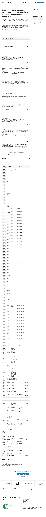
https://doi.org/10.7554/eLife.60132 (12, 29)
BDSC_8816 (20, 171)
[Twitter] (8, 497)
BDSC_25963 (20, 229)
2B (28, 72)
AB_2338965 (20, 424)
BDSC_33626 (20, 256)
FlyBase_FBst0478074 (21, 317)
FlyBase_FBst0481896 (21, 323)
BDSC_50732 (20, 262)
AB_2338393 (20, 415)
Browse (14, 2)
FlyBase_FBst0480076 (21, 320)
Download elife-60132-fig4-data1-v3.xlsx (7, 106)
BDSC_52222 (20, 204)
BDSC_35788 (20, 274)
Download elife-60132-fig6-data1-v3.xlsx (7, 137)
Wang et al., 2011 (13, 356)
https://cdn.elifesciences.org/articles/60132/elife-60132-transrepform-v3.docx (12, 464)
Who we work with (5, 490)
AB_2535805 (20, 411)
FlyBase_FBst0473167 (21, 338)
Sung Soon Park (18, 19)
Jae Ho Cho (15, 20)
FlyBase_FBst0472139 (21, 314)
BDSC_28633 (20, 271)
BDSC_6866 (20, 301)
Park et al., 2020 (13, 391)
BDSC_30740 (20, 189)
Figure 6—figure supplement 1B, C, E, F (21, 135)
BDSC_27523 (20, 244)
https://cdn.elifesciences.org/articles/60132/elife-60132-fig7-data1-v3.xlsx (11, 153)
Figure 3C (11, 87)
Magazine (17, 2)
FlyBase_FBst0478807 (21, 332)
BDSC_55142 (20, 259)
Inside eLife (14, 489)
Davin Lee (23, 19)
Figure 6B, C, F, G (12, 135)
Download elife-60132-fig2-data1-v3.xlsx (7, 74)
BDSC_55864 (20, 223)
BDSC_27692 (20, 247)
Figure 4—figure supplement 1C (18, 104)
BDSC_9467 (20, 201)
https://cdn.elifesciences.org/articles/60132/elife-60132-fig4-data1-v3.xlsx (11, 105)
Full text (6, 34)
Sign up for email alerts (23, 474)
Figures (12, 34)
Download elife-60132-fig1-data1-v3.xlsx (7, 59)
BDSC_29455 (20, 226)
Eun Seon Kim (11, 20)
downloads (39, 22)
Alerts (35, 2)
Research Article (4, 6)
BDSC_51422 (20, 232)
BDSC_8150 (20, 298)
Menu (8, 2)
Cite (41, 16)
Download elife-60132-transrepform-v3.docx (8, 465)
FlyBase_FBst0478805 (21, 308)
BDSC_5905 (20, 168)
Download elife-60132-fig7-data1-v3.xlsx (7, 154)
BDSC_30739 (20, 186)
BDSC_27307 (20, 214)
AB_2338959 (20, 428)
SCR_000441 (20, 450)
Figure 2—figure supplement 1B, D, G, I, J (21, 72)
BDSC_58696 (20, 292)
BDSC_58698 (20, 289)
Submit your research (40, 2)
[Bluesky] (3, 497)
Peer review (19, 34)
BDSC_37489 (20, 235)
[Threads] (17, 497)
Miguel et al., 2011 (13, 374)
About (26, 2)
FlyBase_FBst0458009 (21, 326)
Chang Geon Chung (12, 19)
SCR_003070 (20, 443)
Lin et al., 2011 (13, 403)
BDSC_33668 (20, 283)
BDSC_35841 (20, 183)
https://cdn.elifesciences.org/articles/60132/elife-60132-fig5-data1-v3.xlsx (11, 120)
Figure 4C (11, 104)
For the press (15, 491)
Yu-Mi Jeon (19, 20)
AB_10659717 (20, 395)
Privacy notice (23, 476)
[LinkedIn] (5, 497)
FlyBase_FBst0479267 (21, 305)
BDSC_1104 (20, 295)
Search (33, 2)
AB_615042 (20, 408)
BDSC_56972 (20, 286)
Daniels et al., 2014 (13, 351)
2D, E (28, 135)
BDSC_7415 (20, 177)
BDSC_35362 (20, 217)
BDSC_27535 (20, 250)
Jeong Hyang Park (5, 19)
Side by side (25, 34)
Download (36, 16)
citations (34, 23)
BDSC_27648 (20, 238)
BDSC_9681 (20, 195)
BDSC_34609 (20, 208)
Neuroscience (4, 8)
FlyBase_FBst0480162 (21, 335)
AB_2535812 (20, 419)
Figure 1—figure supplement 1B (18, 57)
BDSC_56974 (20, 265)
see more (5, 54)
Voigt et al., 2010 (13, 365)
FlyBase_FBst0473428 (21, 329)
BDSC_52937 (20, 277)
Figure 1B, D (11, 57)
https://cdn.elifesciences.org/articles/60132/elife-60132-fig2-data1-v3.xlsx (11, 73)
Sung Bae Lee (24, 20)
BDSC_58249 (20, 211)
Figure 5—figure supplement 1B (19, 119)
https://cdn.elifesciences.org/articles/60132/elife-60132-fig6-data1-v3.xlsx (11, 136)
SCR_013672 (20, 441)
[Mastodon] (10, 497)
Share (35, 19)
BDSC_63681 (20, 241)
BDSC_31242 (20, 253)
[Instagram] (12, 497)
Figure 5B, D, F (12, 119)
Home (11, 2)
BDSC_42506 (20, 280)
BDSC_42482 (20, 268)
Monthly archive (15, 490)
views (34, 22)
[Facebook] (19, 497)
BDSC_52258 (20, 192)
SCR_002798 (20, 448)
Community (22, 2)
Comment (41, 19)
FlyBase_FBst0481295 (21, 311)
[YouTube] (15, 497)
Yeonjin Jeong (6, 20)
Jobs (3, 489)
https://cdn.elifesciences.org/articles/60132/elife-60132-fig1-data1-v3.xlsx (11, 58)
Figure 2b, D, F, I (12, 72)
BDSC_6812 (20, 198)
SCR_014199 (20, 453)
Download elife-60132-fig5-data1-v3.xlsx (7, 121)
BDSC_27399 (20, 180)
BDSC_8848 (20, 174)
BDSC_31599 (20, 220)
